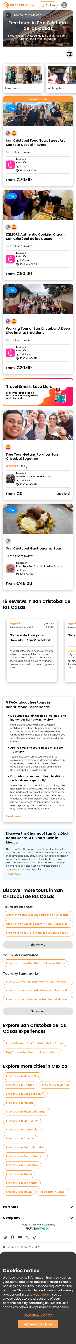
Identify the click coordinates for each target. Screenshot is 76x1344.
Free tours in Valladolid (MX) (25, 1094)
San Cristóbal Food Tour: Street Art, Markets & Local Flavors (36, 142)
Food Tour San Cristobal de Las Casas (39, 566)
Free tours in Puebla (19, 1103)
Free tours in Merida (55, 1085)
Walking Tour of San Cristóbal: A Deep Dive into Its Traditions (38, 331)
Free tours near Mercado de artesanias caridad (38, 990)
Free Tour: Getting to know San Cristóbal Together (32, 456)
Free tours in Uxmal (52, 1192)
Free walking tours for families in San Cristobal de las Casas (39, 933)
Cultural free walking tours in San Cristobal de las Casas (39, 924)
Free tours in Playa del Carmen (26, 1111)
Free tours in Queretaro (22, 1165)
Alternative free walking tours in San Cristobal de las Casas (39, 915)
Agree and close (38, 1324)
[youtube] (20, 1237)
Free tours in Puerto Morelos (25, 1147)
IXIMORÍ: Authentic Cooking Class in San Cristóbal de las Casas (36, 236)
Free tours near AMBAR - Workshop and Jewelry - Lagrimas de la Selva (39, 981)
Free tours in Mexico (26, 15)
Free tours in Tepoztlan (21, 1183)
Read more (13, 816)
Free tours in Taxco (19, 1174)
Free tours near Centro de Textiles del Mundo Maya (39, 999)
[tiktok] (34, 1237)
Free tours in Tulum (19, 1192)
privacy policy (40, 1294)
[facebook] (12, 1237)
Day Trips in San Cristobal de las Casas (32, 1052)
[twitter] (27, 1237)
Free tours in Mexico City (22, 1076)
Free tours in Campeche (22, 1129)
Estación (21, 162)
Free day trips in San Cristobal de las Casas (35, 963)
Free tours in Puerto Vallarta (25, 1156)
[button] (23, 78)
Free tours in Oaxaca (20, 1085)
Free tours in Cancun (20, 1138)
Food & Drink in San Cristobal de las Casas (34, 1043)
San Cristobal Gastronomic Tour (33, 548)
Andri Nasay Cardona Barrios (33, 476)
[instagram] (5, 1237)
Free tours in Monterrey (22, 1120)
